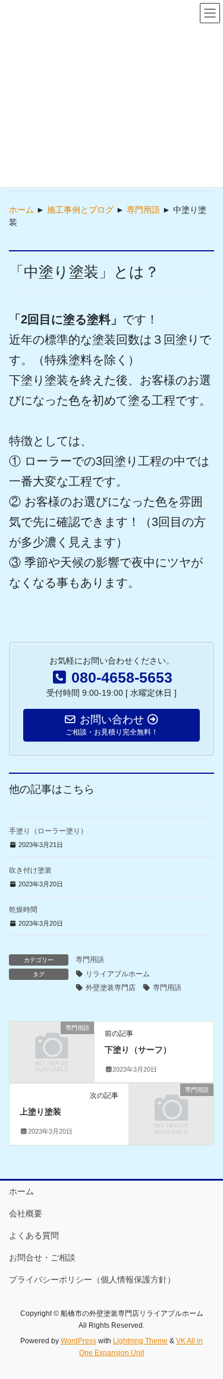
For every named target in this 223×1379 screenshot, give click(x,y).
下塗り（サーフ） (138, 1049)
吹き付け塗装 (30, 870)
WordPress (78, 1341)
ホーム (21, 209)
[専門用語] (52, 1047)
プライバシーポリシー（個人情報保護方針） (92, 1279)
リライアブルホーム (118, 974)
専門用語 (143, 209)
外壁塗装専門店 (111, 987)
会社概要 (25, 1213)
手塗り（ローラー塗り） (48, 831)
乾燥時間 (23, 909)
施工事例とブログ (80, 209)
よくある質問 (34, 1235)
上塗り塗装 (40, 1111)
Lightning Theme (140, 1341)
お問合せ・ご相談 (42, 1257)
